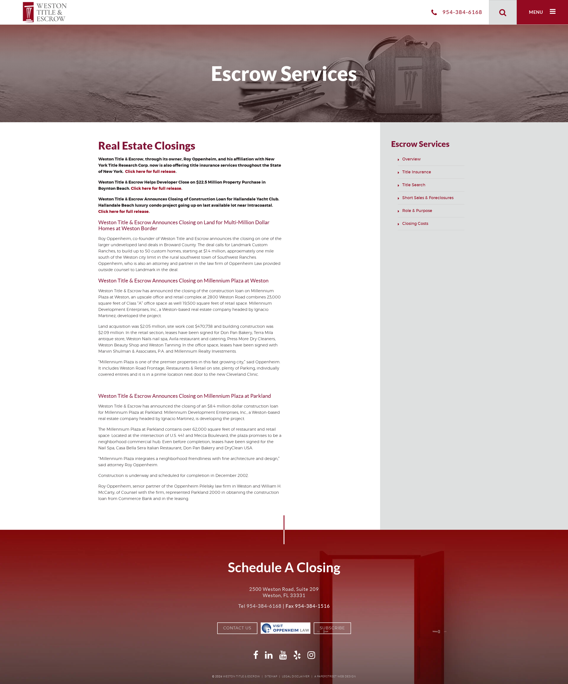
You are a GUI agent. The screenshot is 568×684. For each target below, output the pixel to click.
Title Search (413, 185)
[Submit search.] (503, 12)
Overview (411, 159)
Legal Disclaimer (296, 676)
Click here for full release (150, 172)
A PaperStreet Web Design (335, 676)
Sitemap (271, 676)
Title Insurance (416, 172)
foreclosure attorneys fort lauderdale (152, 505)
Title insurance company (215, 499)
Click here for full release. (156, 189)
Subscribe (332, 628)
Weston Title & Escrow (241, 676)
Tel (260, 606)
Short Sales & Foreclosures (428, 198)
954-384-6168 (461, 12)
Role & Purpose (417, 211)
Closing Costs (415, 224)
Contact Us (237, 628)
